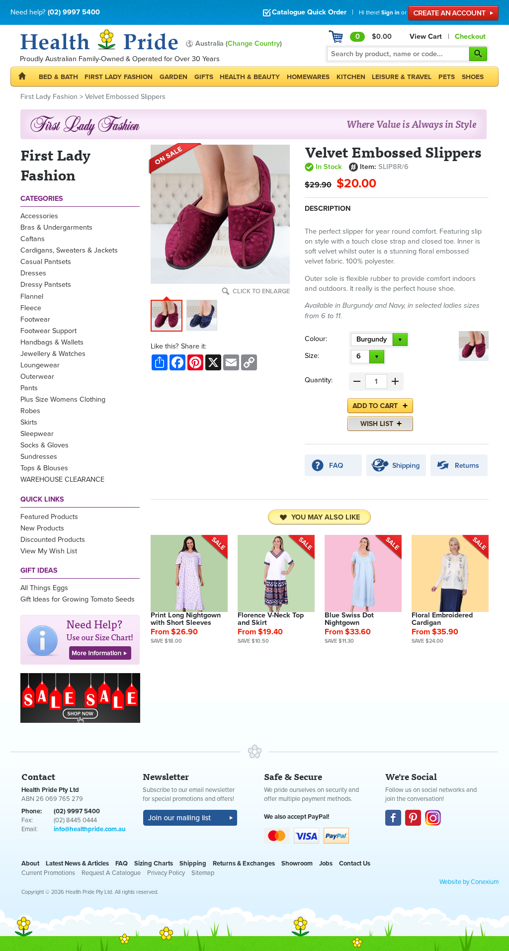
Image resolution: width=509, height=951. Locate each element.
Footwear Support (48, 331)
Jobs (326, 863)
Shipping (192, 863)
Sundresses (38, 456)
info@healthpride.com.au (90, 829)
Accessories (39, 216)
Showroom (297, 863)
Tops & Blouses (44, 468)
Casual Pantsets (45, 262)
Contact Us (354, 863)
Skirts (28, 422)
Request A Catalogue (111, 873)
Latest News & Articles (77, 863)
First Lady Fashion (119, 77)
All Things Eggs (44, 588)
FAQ (121, 863)
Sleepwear (37, 434)
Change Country (254, 43)
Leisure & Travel (401, 77)
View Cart (426, 36)
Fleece (30, 308)
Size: (312, 355)
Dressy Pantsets (45, 284)
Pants (29, 388)
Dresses (33, 273)
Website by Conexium (469, 882)
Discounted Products (52, 539)
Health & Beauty (250, 77)
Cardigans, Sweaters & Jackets (69, 250)
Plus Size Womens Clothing (62, 399)
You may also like (325, 517)
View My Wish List (48, 551)
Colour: (316, 339)
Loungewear (40, 365)
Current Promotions (48, 873)
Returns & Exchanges (244, 863)
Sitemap (202, 873)
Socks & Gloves (44, 445)
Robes (30, 411)
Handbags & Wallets (52, 342)
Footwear (35, 319)
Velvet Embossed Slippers (125, 96)
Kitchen (351, 77)
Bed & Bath (58, 77)
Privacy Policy (166, 873)
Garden (173, 77)
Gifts (203, 77)
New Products (42, 528)
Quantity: (319, 380)
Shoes (473, 77)
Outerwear (37, 376)
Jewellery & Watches (52, 353)
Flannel (31, 296)
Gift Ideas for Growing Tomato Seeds (77, 599)
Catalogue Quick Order (309, 12)
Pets (446, 77)
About (30, 863)
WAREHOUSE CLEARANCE (62, 479)
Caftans (32, 239)
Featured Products (49, 517)
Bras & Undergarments (56, 227)
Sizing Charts (153, 863)
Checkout (470, 36)
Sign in (390, 12)
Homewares (308, 77)
